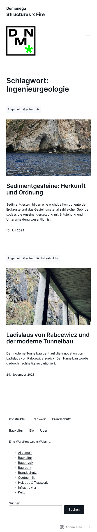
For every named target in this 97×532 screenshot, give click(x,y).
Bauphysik (25, 462)
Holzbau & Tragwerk (33, 482)
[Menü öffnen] (88, 35)
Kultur (22, 492)
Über (43, 430)
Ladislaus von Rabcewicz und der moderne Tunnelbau (48, 338)
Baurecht (24, 467)
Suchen (14, 503)
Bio (31, 430)
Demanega (16, 8)
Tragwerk (39, 419)
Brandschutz (61, 419)
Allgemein (14, 109)
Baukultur (16, 430)
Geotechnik (31, 109)
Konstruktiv (17, 419)
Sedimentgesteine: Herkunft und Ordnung (46, 189)
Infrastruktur (50, 258)
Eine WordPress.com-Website (29, 441)
